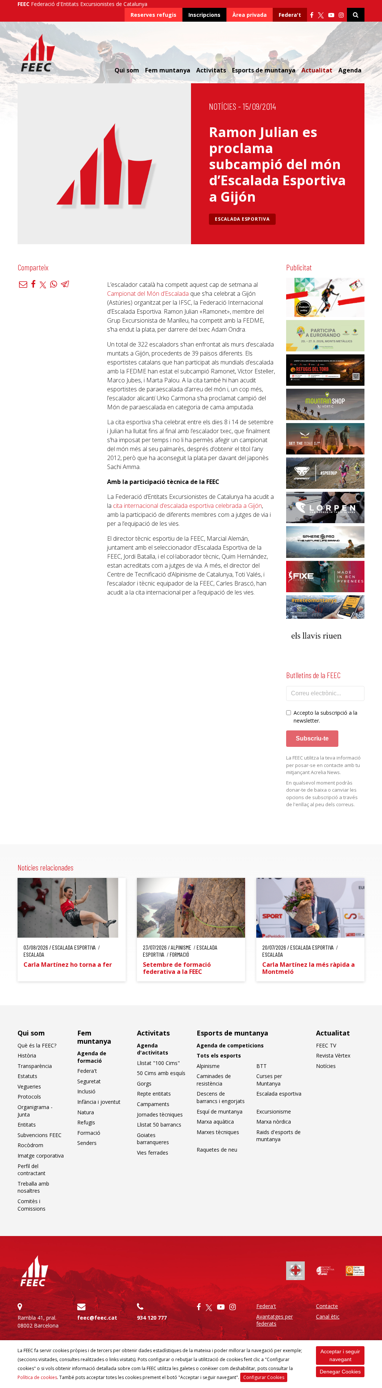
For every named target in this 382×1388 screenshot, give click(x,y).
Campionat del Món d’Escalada (148, 293)
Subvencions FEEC (40, 1135)
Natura (85, 1112)
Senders (87, 1142)
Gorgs (144, 1083)
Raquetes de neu (217, 1149)
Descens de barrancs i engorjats (221, 1097)
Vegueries (29, 1086)
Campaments (153, 1104)
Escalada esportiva (242, 219)
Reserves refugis (153, 14)
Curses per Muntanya (269, 1079)
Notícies (222, 106)
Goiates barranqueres (153, 1138)
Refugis (86, 1122)
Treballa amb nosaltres (33, 1187)
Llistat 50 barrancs (159, 1124)
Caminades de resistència (214, 1079)
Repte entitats (154, 1093)
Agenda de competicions (230, 1045)
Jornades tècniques (160, 1114)
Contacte (327, 1306)
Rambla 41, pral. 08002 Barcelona (38, 1321)
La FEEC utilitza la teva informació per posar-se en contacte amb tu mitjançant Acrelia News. (323, 765)
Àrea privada (249, 14)
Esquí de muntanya (219, 1111)
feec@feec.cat (97, 1317)
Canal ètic (327, 1316)
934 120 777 (152, 1317)
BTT (261, 1065)
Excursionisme (273, 1111)
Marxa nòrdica (273, 1121)
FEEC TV (326, 1045)
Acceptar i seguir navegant (340, 1355)
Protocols (29, 1096)
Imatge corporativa (41, 1155)
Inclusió (86, 1091)
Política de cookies (37, 1377)
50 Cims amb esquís (161, 1073)
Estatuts (27, 1076)
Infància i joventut (98, 1101)
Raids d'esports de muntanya (278, 1135)
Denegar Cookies (340, 1372)
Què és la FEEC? (37, 1045)
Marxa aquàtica (215, 1121)
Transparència (35, 1065)
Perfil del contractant (32, 1169)
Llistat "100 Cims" (158, 1062)
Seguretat (89, 1081)
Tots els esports (219, 1055)
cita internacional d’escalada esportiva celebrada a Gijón (187, 506)
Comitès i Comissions (32, 1205)
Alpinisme (208, 1065)
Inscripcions (204, 14)
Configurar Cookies (263, 1377)
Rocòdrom (30, 1145)
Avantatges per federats (274, 1320)
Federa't (290, 14)
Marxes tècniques (218, 1132)
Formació (88, 1132)
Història (27, 1055)
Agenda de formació (91, 1057)
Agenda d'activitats (152, 1049)
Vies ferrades (152, 1152)
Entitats (27, 1124)
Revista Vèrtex (333, 1055)
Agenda (349, 70)
